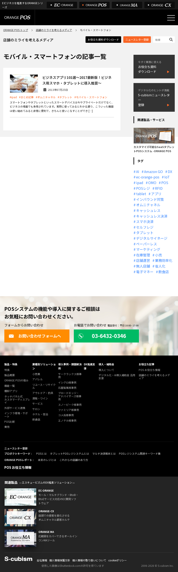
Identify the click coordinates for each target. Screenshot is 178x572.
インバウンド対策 (150, 199)
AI (137, 171)
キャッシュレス (148, 210)
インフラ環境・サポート (16, 415)
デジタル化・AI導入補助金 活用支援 (117, 377)
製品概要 (9, 375)
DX (170, 171)
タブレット (144, 232)
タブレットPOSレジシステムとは (69, 453)
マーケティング (148, 249)
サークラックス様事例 (70, 375)
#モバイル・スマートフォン (90, 97)
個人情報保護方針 (59, 560)
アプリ (156, 193)
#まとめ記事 (26, 97)
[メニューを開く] (171, 18)
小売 (158, 255)
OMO (152, 182)
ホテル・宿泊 (40, 414)
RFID (159, 188)
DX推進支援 (89, 366)
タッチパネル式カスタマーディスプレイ (17, 399)
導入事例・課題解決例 (70, 366)
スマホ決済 (144, 221)
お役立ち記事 (146, 364)
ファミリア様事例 (68, 410)
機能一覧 (9, 385)
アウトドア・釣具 (42, 393)
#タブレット (65, 97)
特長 (7, 370)
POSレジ (143, 188)
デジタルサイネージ (151, 238)
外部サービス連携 (14, 408)
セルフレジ (144, 227)
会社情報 (42, 560)
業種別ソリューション (44, 366)
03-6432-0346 (109, 335)
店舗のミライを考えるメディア (54, 30)
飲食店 (163, 271)
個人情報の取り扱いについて (89, 560)
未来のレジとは (47, 460)
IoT (167, 177)
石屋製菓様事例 (67, 387)
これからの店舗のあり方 (73, 460)
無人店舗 (143, 266)
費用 (7, 427)
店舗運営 (143, 260)
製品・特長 (10, 364)
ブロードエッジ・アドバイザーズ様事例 (69, 396)
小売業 (36, 374)
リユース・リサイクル (44, 386)
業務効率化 (163, 260)
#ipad (13, 97)
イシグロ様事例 (67, 382)
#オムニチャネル (46, 97)
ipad (139, 182)
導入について (106, 370)
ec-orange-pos (147, 177)
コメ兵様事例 (66, 415)
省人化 (160, 266)
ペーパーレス (146, 243)
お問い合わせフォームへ (39, 336)
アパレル (37, 379)
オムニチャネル (148, 204)
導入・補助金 (106, 364)
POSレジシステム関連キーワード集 (140, 453)
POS (164, 182)
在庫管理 (143, 255)
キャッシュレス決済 (151, 216)
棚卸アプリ (10, 391)
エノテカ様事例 (67, 420)
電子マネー (144, 271)
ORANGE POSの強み (16, 380)
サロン (36, 409)
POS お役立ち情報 (149, 370)
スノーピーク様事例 (70, 404)
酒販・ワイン (40, 398)
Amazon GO (153, 171)
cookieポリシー (117, 560)
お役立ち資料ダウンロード (103, 39)
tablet (141, 193)
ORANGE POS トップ (15, 30)
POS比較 (9, 421)
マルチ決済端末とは (104, 453)
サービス (37, 403)
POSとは (41, 453)
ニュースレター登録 (137, 39)
